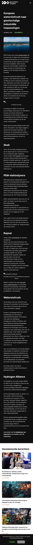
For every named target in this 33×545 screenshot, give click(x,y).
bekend (18, 156)
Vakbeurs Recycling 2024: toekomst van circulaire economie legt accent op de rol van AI (16, 529)
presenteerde (16, 237)
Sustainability (19, 32)
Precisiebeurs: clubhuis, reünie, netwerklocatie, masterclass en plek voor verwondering (15, 473)
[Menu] (30, 3)
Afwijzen (21, 542)
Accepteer (12, 542)
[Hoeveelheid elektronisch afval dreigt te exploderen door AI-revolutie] (16, 489)
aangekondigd (22, 55)
